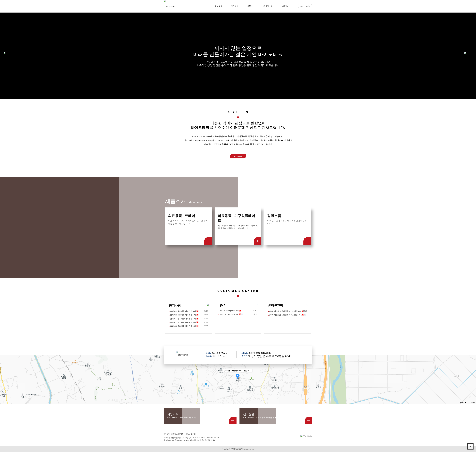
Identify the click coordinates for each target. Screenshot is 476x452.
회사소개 (218, 6)
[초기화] (473, 384)
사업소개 (234, 6)
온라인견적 (267, 6)
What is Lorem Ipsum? (229, 314)
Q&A (222, 305)
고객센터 (285, 6)
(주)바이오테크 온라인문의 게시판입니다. (285, 311)
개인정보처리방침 (177, 434)
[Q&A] (256, 304)
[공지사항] (208, 305)
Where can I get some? (229, 311)
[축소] (473, 379)
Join (301, 6)
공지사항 (175, 305)
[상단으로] (470, 446)
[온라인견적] (305, 304)
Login (308, 6)
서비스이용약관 (190, 434)
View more (238, 156)
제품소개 (250, 6)
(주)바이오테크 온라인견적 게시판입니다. (285, 315)
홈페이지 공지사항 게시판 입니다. (183, 311)
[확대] (473, 375)
